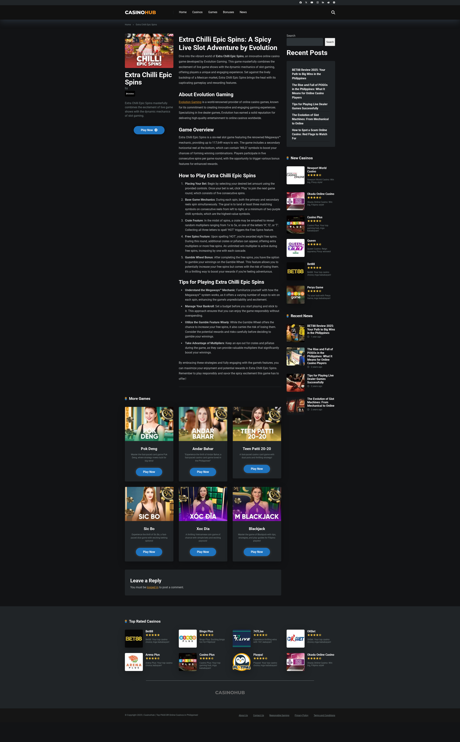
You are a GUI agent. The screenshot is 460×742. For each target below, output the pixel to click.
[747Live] (242, 646)
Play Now (147, 130)
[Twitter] (306, 2)
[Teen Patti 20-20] (257, 440)
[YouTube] (312, 2)
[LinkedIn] (323, 2)
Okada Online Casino (320, 194)
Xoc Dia (203, 528)
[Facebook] (301, 2)
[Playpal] (242, 670)
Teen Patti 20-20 (257, 448)
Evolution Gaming (190, 102)
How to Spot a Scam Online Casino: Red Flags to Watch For (309, 134)
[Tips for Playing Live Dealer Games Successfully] (296, 390)
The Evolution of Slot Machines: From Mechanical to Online (310, 119)
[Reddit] (328, 2)
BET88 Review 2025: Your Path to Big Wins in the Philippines (308, 74)
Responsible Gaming (279, 715)
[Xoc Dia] (203, 520)
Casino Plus (314, 217)
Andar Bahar (202, 448)
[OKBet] (296, 646)
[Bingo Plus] (188, 646)
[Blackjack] (257, 520)
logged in (152, 587)
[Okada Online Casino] (296, 209)
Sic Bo (149, 528)
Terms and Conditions (324, 715)
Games (212, 12)
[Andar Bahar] (203, 440)
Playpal (258, 654)
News (243, 12)
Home (183, 12)
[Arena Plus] (134, 670)
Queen (311, 240)
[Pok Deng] (149, 440)
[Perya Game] (296, 302)
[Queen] (296, 256)
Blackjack (257, 528)
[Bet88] (296, 279)
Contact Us (258, 715)
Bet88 (311, 264)
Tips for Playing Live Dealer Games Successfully (310, 106)
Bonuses (228, 12)
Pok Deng (149, 448)
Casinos (197, 12)
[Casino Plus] (296, 232)
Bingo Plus (206, 631)
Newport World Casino (316, 169)
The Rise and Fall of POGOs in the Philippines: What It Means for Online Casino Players (310, 91)
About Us (243, 715)
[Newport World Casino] (296, 183)
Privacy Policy (301, 715)
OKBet (311, 631)
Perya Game (315, 287)
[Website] (334, 2)
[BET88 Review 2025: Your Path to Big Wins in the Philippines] (296, 341)
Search (291, 35)
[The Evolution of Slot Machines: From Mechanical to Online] (296, 414)
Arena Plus (153, 654)
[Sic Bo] (149, 520)
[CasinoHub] (140, 11)
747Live (258, 631)
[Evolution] (130, 94)
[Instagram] (318, 2)
